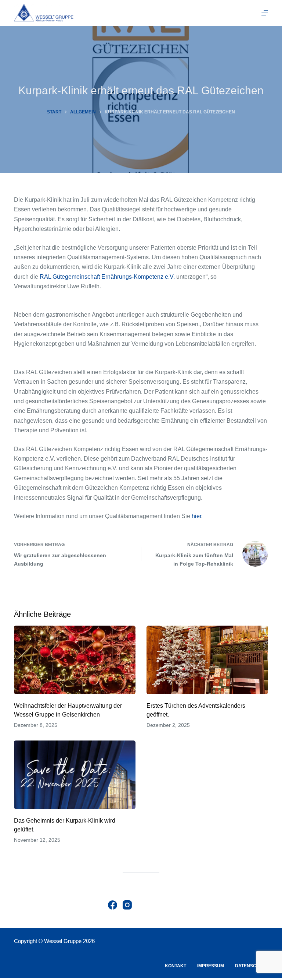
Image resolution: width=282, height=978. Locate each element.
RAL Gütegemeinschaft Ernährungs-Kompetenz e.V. (108, 277)
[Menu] (264, 13)
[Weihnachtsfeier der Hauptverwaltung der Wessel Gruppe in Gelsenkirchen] (74, 660)
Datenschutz (251, 965)
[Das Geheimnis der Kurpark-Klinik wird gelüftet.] (74, 774)
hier (196, 516)
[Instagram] (127, 905)
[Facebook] (112, 905)
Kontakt (175, 965)
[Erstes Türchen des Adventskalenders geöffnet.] (207, 660)
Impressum (210, 965)
